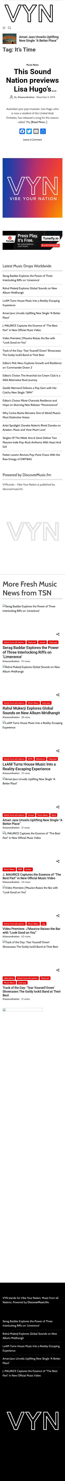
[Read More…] (39, 122)
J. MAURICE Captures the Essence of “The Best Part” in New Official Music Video (32, 876)
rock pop (53, 642)
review (42, 642)
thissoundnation (26, 97)
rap (43, 923)
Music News (32, 64)
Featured (32, 642)
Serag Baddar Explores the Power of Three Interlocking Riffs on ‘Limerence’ (31, 652)
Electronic (40, 759)
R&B (20, 869)
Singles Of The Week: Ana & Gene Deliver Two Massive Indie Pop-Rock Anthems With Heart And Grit (32, 442)
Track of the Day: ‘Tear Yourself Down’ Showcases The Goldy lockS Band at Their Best (32, 991)
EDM (30, 759)
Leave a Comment (32, 139)
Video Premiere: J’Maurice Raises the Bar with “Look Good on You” (31, 930)
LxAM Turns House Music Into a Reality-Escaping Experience (29, 766)
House (31, 815)
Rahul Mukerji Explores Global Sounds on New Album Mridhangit (31, 710)
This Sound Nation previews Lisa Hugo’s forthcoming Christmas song (32, 89)
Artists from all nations (14, 642)
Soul (54, 815)
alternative (9, 978)
